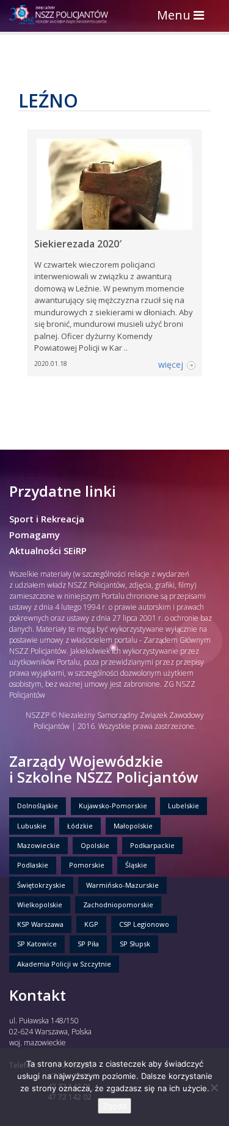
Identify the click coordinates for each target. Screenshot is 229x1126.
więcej (170, 364)
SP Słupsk (135, 943)
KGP (91, 924)
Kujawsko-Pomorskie (113, 805)
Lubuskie (31, 825)
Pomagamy (34, 534)
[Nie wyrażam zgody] (214, 1087)
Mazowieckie (38, 845)
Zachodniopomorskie (118, 904)
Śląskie (136, 864)
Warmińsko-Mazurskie (122, 885)
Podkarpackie (152, 845)
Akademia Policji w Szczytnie (64, 963)
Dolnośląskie (37, 805)
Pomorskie (86, 864)
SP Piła (88, 943)
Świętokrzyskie (41, 885)
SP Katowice (37, 943)
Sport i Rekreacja (46, 519)
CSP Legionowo (144, 924)
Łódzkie (80, 825)
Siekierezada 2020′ (78, 243)
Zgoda (114, 1106)
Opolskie (95, 845)
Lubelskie (183, 805)
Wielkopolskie (39, 904)
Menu (183, 16)
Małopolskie (133, 825)
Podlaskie (32, 864)
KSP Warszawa (40, 924)
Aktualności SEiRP (48, 550)
